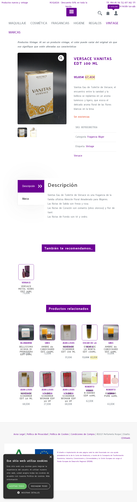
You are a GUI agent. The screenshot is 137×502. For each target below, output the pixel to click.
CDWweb (125, 438)
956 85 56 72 (116, 3)
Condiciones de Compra (83, 434)
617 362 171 (130, 3)
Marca (25, 198)
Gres (47, 343)
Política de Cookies (59, 434)
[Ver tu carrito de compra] (108, 14)
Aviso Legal (19, 434)
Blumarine (26, 343)
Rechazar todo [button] (39, 486)
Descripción (28, 186)
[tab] (31, 186)
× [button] (50, 457)
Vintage (112, 23)
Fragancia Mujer (95, 137)
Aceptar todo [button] (16, 486)
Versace (78, 156)
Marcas (15, 32)
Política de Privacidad (37, 434)
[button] (61, 58)
